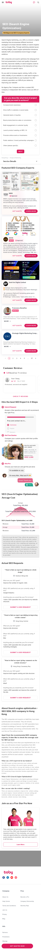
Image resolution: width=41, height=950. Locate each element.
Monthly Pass (24, 905)
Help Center (6, 901)
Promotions (5, 937)
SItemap (4, 941)
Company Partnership (27, 901)
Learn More (20, 844)
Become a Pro (24, 897)
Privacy (4, 914)
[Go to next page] (35, 358)
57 (32, 358)
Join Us (4, 910)
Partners (5, 932)
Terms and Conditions (9, 905)
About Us (5, 897)
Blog (3, 918)
